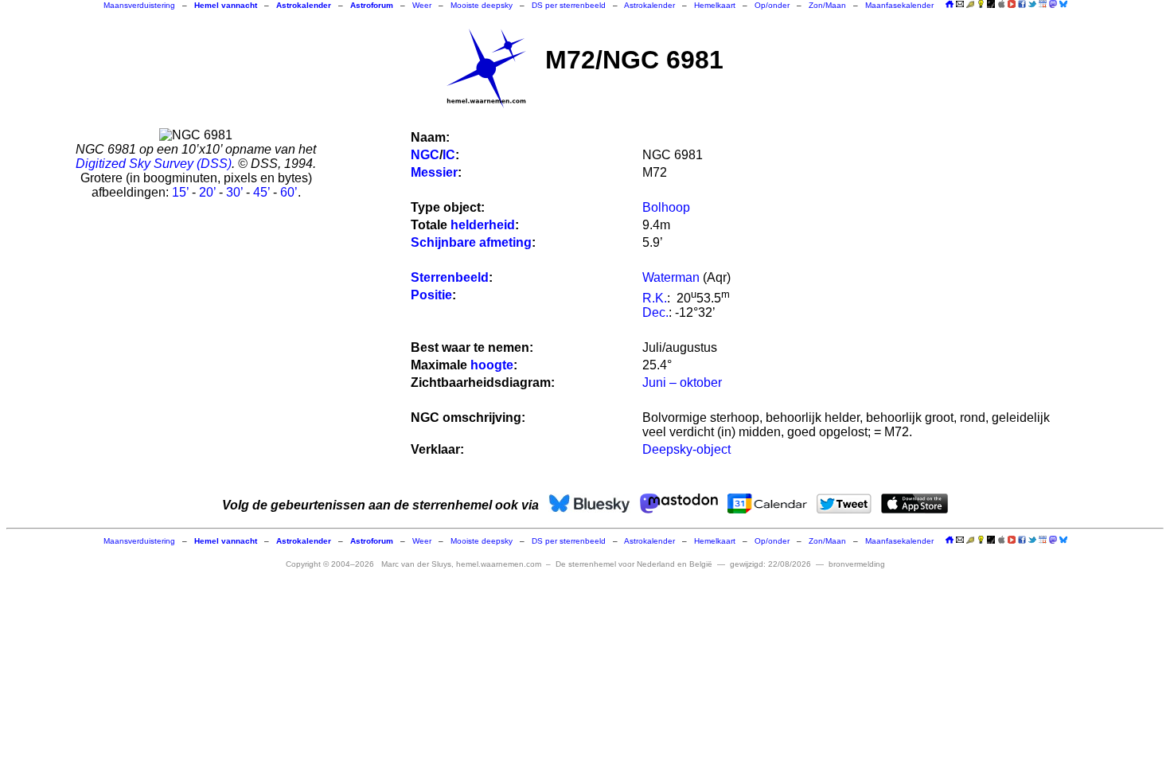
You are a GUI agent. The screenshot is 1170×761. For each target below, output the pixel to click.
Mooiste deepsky (481, 5)
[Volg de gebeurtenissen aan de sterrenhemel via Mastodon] (1053, 4)
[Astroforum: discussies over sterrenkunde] (991, 5)
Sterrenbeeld (450, 277)
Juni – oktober (682, 382)
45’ (261, 192)
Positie (431, 295)
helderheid (482, 225)
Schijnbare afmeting (471, 242)
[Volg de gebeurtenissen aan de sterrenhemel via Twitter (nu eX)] (1032, 4)
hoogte (491, 365)
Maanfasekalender (899, 5)
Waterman (671, 277)
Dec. (655, 312)
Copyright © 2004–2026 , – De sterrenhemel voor (499, 564)
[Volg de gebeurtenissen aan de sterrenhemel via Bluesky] (1063, 4)
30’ (234, 192)
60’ (289, 192)
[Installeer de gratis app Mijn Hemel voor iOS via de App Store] (1001, 4)
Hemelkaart (714, 5)
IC (449, 155)
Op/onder (772, 5)
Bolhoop (666, 207)
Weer (421, 5)
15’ (180, 192)
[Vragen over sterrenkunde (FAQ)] (981, 5)
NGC (425, 155)
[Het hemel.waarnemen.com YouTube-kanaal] (1012, 4)
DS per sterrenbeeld (569, 5)
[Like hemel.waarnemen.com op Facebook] (1022, 4)
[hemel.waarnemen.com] (486, 68)
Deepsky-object (686, 449)
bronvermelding (857, 564)
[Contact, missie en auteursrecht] (960, 5)
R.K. (654, 298)
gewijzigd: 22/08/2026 (770, 564)
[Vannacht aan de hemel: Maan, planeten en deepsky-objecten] (970, 5)
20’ (207, 192)
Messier (434, 172)
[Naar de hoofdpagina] (950, 5)
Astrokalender (649, 5)
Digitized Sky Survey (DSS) (154, 163)
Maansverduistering (139, 5)
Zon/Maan (827, 5)
